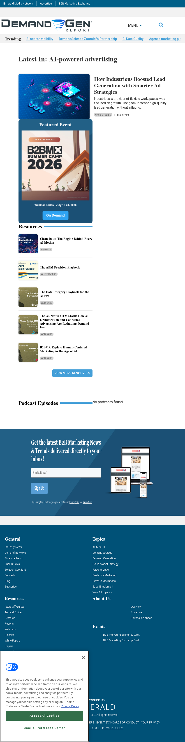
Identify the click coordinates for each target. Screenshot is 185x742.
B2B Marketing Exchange (74, 3)
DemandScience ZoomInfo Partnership (88, 39)
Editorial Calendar (141, 618)
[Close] (83, 658)
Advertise (46, 3)
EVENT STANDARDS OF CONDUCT (117, 722)
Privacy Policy (70, 706)
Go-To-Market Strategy (105, 564)
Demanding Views (15, 552)
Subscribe (10, 586)
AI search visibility (39, 39)
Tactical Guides (14, 612)
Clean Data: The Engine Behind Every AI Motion (66, 240)
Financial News (14, 558)
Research (10, 618)
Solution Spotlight (15, 569)
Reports (46, 249)
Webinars (46, 303)
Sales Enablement (102, 586)
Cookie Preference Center (44, 728)
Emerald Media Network (18, 3)
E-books (9, 635)
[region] (44, 696)
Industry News (13, 547)
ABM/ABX (98, 547)
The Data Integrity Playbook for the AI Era (64, 293)
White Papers (48, 274)
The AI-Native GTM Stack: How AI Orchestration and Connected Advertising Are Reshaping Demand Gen (64, 321)
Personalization (101, 569)
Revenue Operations (104, 581)
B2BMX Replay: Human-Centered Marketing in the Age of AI (63, 349)
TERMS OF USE (90, 728)
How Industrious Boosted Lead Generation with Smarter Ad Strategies (129, 85)
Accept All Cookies (44, 715)
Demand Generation (104, 558)
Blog (7, 581)
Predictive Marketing (104, 575)
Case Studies (103, 115)
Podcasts (10, 575)
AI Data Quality (133, 39)
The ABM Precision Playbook (60, 267)
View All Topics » (102, 592)
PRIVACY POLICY (112, 728)
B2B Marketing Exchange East (121, 640)
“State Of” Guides (15, 606)
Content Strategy (102, 552)
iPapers (9, 646)
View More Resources (72, 373)
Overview (136, 606)
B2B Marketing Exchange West (121, 634)
